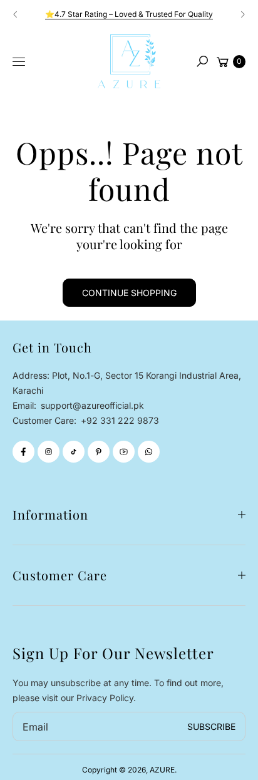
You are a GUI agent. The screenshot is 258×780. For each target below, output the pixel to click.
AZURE (162, 769)
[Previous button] (15, 14)
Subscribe (211, 726)
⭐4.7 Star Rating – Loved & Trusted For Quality (129, 14)
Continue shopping (129, 292)
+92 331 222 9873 (120, 420)
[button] (202, 61)
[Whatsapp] (149, 452)
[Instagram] (48, 452)
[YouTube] (124, 452)
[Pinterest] (99, 452)
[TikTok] (74, 452)
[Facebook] (23, 452)
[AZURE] (129, 61)
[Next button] (242, 14)
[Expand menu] (19, 62)
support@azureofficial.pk (91, 405)
